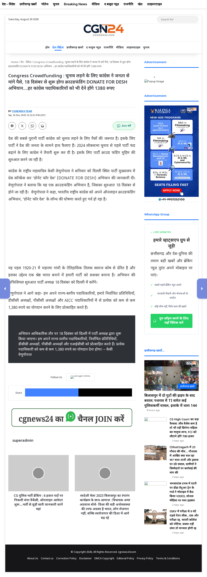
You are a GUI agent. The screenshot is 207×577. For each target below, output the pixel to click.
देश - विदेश (25, 62)
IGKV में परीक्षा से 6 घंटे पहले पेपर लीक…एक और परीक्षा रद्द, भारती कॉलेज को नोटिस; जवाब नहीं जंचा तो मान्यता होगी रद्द (184, 519)
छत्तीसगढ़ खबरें (75, 47)
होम (47, 47)
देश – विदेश (8, 4)
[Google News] (80, 377)
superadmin (22, 440)
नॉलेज (44, 4)
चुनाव (146, 47)
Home (14, 62)
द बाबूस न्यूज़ (93, 47)
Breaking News (75, 4)
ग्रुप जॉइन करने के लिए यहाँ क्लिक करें (174, 321)
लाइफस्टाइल (133, 47)
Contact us (47, 558)
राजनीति (108, 47)
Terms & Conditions (168, 558)
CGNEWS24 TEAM (22, 111)
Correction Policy (66, 558)
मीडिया (120, 47)
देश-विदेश (58, 47)
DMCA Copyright (104, 558)
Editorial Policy (125, 558)
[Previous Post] (5, 289)
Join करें (126, 125)
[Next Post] (202, 289)
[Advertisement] (71, 235)
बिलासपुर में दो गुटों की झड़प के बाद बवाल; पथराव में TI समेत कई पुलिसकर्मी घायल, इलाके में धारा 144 (170, 400)
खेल (140, 4)
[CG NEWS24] (103, 30)
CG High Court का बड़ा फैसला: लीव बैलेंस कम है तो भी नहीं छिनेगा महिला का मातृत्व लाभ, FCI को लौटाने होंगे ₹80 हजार (184, 427)
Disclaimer (85, 558)
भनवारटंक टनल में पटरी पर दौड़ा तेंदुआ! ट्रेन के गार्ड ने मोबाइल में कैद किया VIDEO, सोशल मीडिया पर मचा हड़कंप (183, 491)
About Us (32, 558)
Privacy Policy (145, 558)
